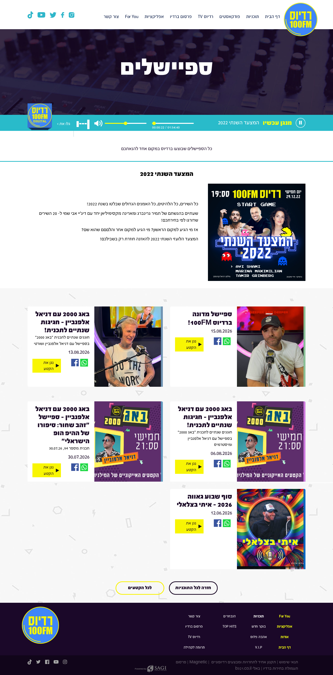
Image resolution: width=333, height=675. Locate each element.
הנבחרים (229, 616)
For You (131, 16)
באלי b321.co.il (247, 668)
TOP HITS (229, 626)
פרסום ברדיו (181, 16)
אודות (285, 637)
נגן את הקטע (191, 344)
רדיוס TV (205, 16)
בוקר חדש (259, 626)
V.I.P (258, 647)
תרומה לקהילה (194, 647)
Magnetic (198, 662)
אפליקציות (154, 16)
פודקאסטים (229, 16)
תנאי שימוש (288, 662)
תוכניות (252, 16)
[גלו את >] (40, 121)
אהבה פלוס (258, 637)
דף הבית (272, 16)
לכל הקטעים (140, 587)
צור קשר (111, 16)
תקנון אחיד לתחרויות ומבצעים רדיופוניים (243, 662)
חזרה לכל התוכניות (193, 587)
